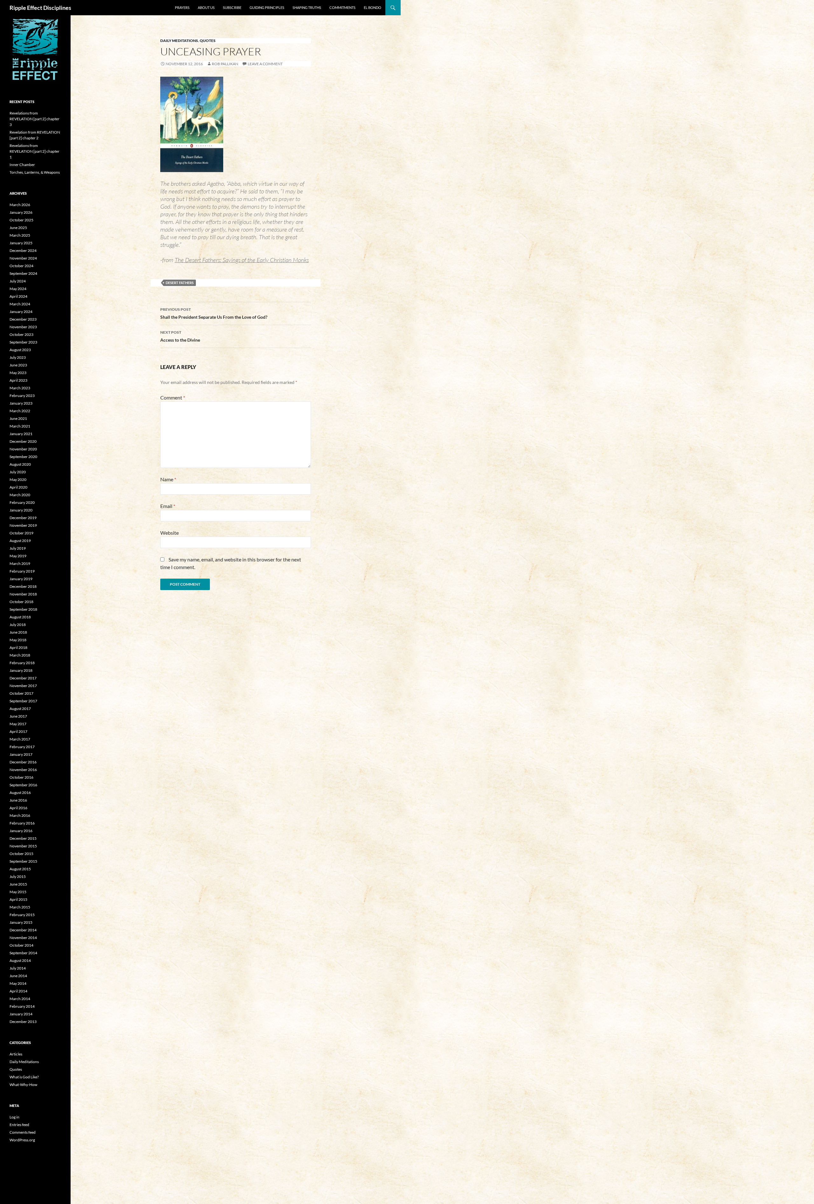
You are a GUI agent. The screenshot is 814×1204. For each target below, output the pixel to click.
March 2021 (20, 426)
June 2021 (18, 418)
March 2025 (20, 235)
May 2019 (18, 555)
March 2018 (20, 655)
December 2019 (23, 517)
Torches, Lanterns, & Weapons (35, 172)
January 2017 (21, 754)
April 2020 (18, 487)
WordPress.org (22, 1140)
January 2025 (21, 242)
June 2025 (18, 227)
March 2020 (20, 494)
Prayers (182, 7)
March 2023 (20, 388)
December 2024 (23, 250)
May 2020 (18, 479)
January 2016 (21, 830)
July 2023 (18, 357)
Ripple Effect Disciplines (40, 7)
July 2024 (18, 281)
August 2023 (20, 349)
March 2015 (20, 907)
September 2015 (23, 861)
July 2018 (18, 624)
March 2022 (20, 410)
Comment (172, 397)
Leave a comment (265, 63)
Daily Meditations (179, 40)
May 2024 (18, 288)
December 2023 (23, 319)
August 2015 (20, 868)
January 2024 (21, 311)
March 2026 (20, 204)
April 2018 (18, 647)
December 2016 (23, 762)
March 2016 (20, 815)
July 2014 (18, 968)
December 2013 (23, 1021)
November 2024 (23, 258)
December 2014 (23, 930)
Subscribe (232, 7)
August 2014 (20, 960)
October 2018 (21, 601)
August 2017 (20, 708)
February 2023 (22, 395)
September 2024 (23, 273)
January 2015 (21, 922)
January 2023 (21, 403)
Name (168, 479)
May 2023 (18, 372)
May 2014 (18, 983)
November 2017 (23, 685)
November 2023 (23, 326)
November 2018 (23, 594)
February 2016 (22, 823)
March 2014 (20, 998)
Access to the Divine (180, 336)
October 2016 (21, 777)
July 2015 (18, 876)
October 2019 (21, 533)
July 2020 (18, 472)
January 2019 (21, 578)
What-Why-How (23, 1084)
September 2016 (23, 785)
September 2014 (23, 952)
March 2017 (20, 739)
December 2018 (23, 586)
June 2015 (18, 884)
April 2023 (18, 380)
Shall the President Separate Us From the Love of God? (213, 313)
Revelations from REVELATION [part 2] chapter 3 (34, 119)
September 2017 (23, 701)
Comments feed (23, 1132)
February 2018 (22, 662)
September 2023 (23, 342)
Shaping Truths (307, 7)
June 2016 (18, 800)
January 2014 (21, 1014)
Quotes (208, 40)
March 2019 (20, 563)
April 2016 (18, 807)
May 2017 (18, 723)
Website (169, 533)
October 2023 (21, 334)
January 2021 (21, 433)
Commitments (342, 7)
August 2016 (20, 792)
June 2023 (18, 365)
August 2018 (20, 617)
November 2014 (23, 937)
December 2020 (23, 441)
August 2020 (20, 464)
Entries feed (19, 1124)
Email (167, 506)
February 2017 (22, 746)
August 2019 (20, 540)
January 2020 (21, 510)
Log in (14, 1117)
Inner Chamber (22, 164)
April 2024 (18, 296)
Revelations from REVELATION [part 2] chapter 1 (34, 151)
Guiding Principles (267, 7)
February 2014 (22, 1006)
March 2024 (20, 304)
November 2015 (23, 846)
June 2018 (18, 632)
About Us (206, 7)
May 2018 (18, 639)
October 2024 (21, 265)
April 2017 (18, 731)
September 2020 (23, 456)
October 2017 (21, 693)
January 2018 (21, 670)
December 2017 (23, 678)
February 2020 (22, 502)
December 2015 (23, 838)
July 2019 (18, 548)
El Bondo (372, 7)
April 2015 (18, 899)
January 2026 (21, 212)
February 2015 (22, 914)
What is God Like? (24, 1077)
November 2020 (23, 449)
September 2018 (23, 609)
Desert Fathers (180, 283)
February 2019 (22, 571)
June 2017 (18, 716)
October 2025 (21, 220)
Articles (16, 1054)
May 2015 (18, 891)
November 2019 (23, 525)
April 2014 (18, 991)
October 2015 (21, 853)
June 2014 (18, 975)
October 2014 (21, 945)
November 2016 (23, 769)
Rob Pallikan (225, 63)
